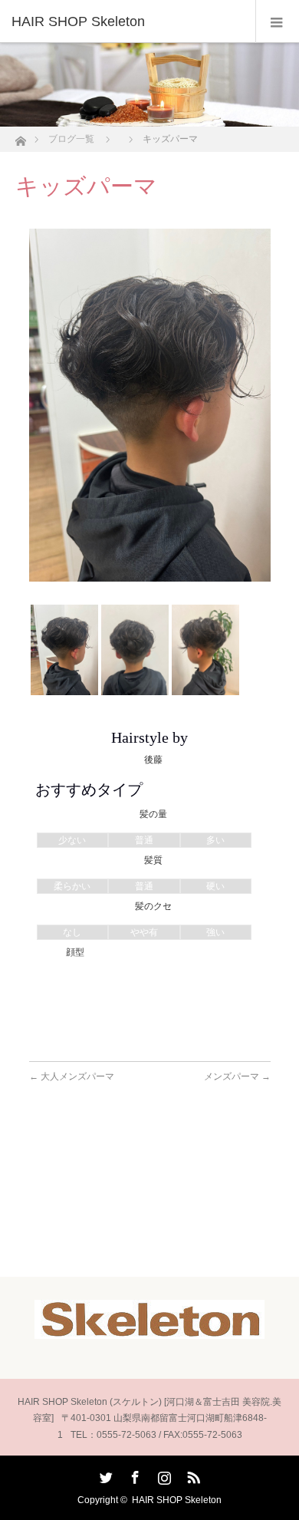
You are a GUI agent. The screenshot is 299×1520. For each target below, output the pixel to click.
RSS (191, 1474)
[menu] (277, 21)
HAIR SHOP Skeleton (177, 1500)
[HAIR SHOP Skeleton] (127, 21)
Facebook (133, 1474)
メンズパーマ (237, 1076)
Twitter (104, 1474)
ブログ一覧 (71, 139)
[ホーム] (20, 137)
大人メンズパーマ (71, 1076)
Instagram (162, 1474)
